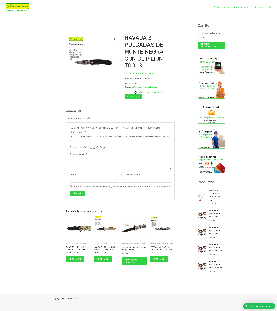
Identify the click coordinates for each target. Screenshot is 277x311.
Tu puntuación (79, 147)
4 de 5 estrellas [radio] (100, 147)
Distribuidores (221, 7)
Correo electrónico (131, 174)
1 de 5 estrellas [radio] (91, 147)
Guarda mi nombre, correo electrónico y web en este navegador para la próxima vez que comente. (121, 186)
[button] (270, 7)
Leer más (75, 259)
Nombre (74, 174)
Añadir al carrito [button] (131, 261)
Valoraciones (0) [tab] (74, 111)
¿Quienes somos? (242, 7)
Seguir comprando (208, 45)
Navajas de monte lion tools (139, 73)
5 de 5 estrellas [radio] (103, 147)
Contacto (259, 7)
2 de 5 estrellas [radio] (94, 147)
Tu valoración (78, 154)
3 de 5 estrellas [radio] (97, 147)
